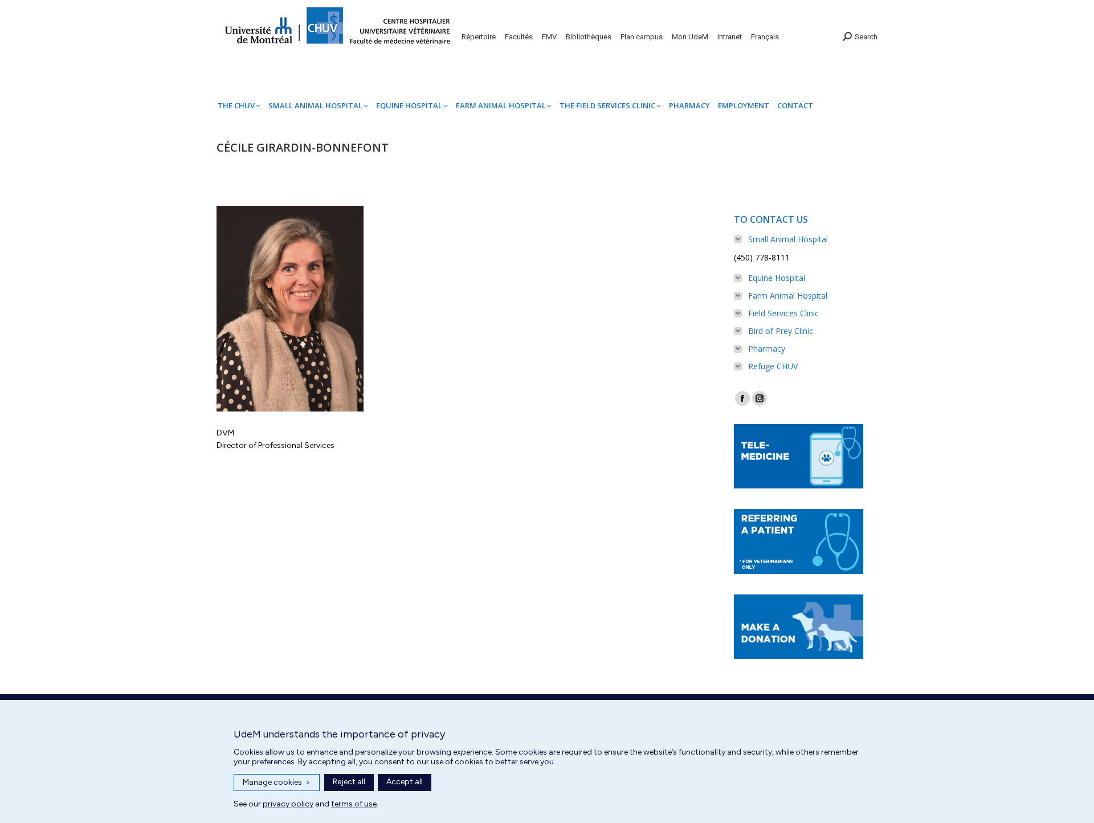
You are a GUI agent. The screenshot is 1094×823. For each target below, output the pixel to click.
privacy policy (288, 804)
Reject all (349, 782)
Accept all (404, 782)
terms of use (354, 804)
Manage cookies (277, 782)
